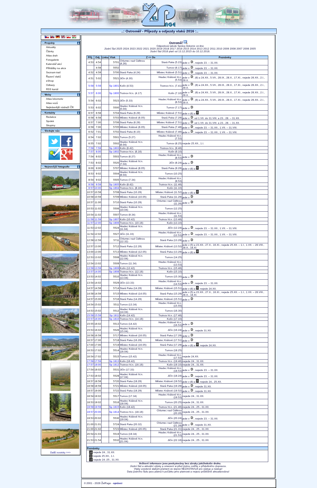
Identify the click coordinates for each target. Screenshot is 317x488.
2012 (206, 48)
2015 (186, 48)
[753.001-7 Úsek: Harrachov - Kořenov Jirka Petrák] (60, 420)
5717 (115, 335)
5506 (115, 208)
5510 (115, 276)
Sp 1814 (114, 412)
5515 (115, 356)
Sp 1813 (114, 361)
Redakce (51, 117)
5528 (115, 375)
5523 (115, 100)
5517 (115, 396)
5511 (116, 304)
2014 (193, 48)
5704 (115, 113)
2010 (219, 48)
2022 (139, 48)
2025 (119, 48)
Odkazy (50, 85)
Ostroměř (176, 43)
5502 (115, 143)
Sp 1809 (114, 268)
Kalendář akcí (54, 64)
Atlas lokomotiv (54, 99)
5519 (115, 434)
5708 (115, 192)
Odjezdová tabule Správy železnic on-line (180, 46)
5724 (115, 424)
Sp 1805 (114, 184)
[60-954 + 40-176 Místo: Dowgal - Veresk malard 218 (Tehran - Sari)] (60, 277)
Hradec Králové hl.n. (170, 77)
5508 (115, 257)
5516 (115, 402)
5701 (115, 62)
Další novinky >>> (60, 452)
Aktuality (51, 47)
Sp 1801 (114, 85)
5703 (115, 117)
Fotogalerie (52, 59)
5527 (115, 234)
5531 (115, 369)
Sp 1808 (114, 271)
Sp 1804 (114, 188)
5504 (115, 173)
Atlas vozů (52, 103)
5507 (115, 214)
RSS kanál (52, 89)
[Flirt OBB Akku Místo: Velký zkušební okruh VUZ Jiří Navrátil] (60, 222)
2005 (253, 48)
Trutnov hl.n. (167, 85)
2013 (200, 48)
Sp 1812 (114, 364)
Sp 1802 (114, 151)
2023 (133, 48)
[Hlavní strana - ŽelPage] (158, 26)
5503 (115, 156)
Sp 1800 (114, 93)
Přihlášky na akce (56, 68)
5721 (115, 386)
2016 (180, 48)
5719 (115, 344)
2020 (153, 48)
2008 (233, 48)
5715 (115, 293)
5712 (115, 246)
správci (117, 483)
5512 (115, 310)
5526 (115, 330)
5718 (115, 340)
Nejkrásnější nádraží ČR (60, 107)
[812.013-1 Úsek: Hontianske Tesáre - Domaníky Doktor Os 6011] (61, 390)
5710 (115, 202)
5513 (115, 323)
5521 (115, 78)
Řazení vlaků (53, 76)
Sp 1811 (114, 315)
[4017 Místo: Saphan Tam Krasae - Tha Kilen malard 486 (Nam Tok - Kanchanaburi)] (60, 305)
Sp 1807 (114, 219)
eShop (50, 80)
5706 (115, 122)
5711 (116, 240)
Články (50, 51)
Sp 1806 (114, 222)
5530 (115, 418)
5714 (115, 288)
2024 (126, 48)
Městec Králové (165, 72)
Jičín (122, 78)
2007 (239, 48)
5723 (115, 429)
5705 (115, 127)
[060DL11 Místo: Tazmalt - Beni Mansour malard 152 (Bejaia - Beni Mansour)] (60, 359)
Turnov (170, 67)
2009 (226, 48)
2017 (173, 48)
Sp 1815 (114, 407)
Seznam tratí (53, 72)
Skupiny (50, 125)
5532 (115, 440)
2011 (213, 48)
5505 (115, 179)
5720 (115, 381)
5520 (115, 162)
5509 (115, 263)
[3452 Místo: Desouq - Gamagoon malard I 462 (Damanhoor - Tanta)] (60, 332)
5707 (115, 168)
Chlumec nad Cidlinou (132, 60)
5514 (115, 350)
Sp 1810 (114, 318)
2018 (166, 48)
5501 (115, 137)
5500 (115, 107)
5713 (115, 251)
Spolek (50, 121)
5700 (115, 72)
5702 (115, 131)
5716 (115, 299)
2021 (146, 48)
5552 (115, 67)
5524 (115, 227)
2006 (246, 48)
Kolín (123, 85)
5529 (115, 282)
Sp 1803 (114, 148)
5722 (115, 390)
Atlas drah (52, 55)
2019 (159, 48)
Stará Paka (167, 62)
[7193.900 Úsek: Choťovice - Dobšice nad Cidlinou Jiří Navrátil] (60, 250)
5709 (115, 196)
